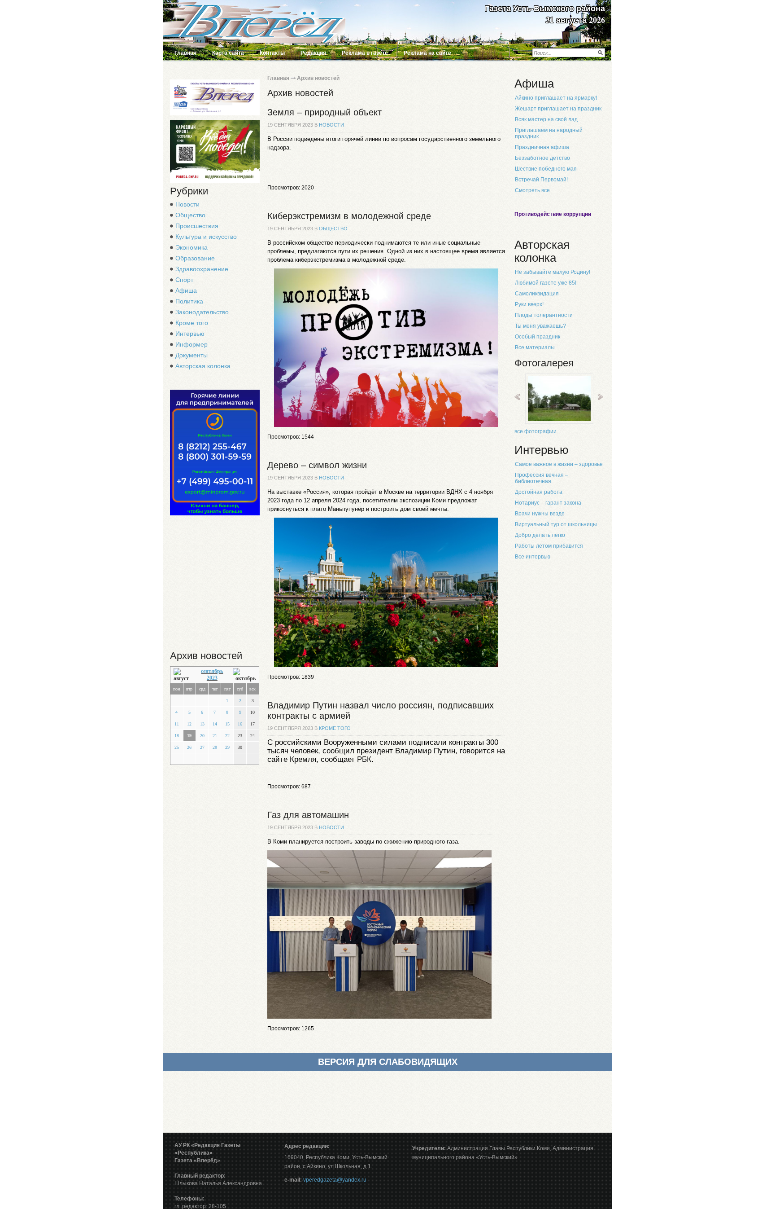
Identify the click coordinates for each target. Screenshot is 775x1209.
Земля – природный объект (324, 112)
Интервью (190, 333)
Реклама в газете (365, 53)
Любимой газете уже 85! (545, 283)
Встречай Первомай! (541, 179)
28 (215, 747)
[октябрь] (244, 675)
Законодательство (202, 312)
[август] (183, 675)
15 (227, 723)
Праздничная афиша (542, 147)
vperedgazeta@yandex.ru (334, 1180)
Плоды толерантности (544, 315)
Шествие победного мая (546, 169)
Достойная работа (538, 492)
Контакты (272, 53)
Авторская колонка (203, 365)
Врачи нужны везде (540, 513)
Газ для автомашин (308, 815)
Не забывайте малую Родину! (552, 272)
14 (215, 723)
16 (240, 723)
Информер (191, 344)
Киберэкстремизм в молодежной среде (349, 216)
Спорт (184, 279)
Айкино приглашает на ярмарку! (556, 98)
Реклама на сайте (427, 53)
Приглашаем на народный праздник (549, 133)
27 (202, 747)
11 (176, 723)
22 (227, 735)
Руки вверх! (529, 304)
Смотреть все (532, 190)
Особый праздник (537, 337)
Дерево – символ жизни (317, 465)
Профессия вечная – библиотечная (541, 478)
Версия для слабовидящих (387, 1062)
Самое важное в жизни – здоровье (559, 464)
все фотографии (535, 431)
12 (189, 723)
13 (202, 723)
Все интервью (532, 557)
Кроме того (191, 322)
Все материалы (535, 347)
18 (176, 735)
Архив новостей (318, 78)
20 (202, 735)
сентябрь (212, 671)
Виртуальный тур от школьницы (556, 524)
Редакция (313, 53)
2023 (212, 678)
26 (189, 747)
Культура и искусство (206, 236)
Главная (185, 53)
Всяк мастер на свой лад (546, 119)
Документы (191, 355)
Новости (187, 204)
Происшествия (196, 225)
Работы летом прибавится (549, 546)
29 (227, 747)
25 (176, 747)
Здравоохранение (201, 269)
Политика (189, 301)
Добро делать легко (540, 535)
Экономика (191, 247)
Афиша (186, 290)
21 (215, 735)
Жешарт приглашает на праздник (558, 109)
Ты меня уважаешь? (540, 326)
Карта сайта (228, 53)
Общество (190, 215)
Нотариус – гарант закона (548, 503)
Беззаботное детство (542, 158)
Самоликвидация (537, 293)
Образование (195, 258)
